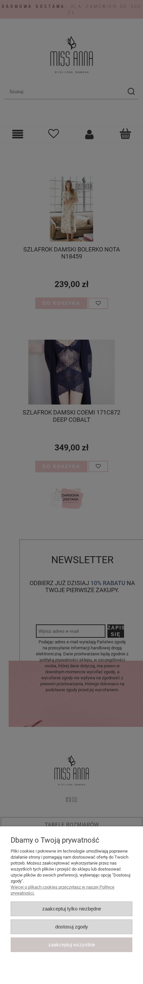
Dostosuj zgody (71, 926)
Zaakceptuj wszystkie (71, 944)
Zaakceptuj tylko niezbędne (71, 908)
